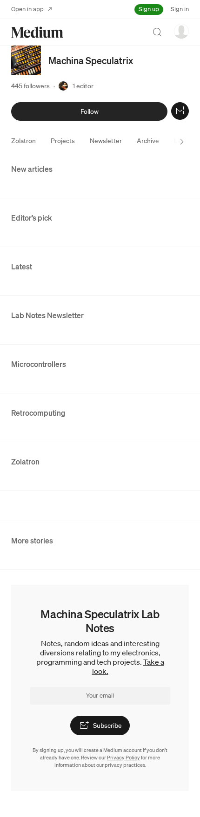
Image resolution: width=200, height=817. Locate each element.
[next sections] (182, 142)
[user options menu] (181, 31)
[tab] (23, 140)
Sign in (180, 9)
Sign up (149, 9)
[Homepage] (37, 32)
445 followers (30, 86)
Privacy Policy (123, 757)
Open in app (27, 9)
